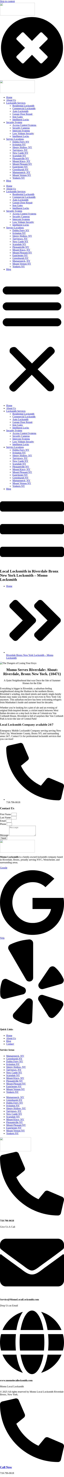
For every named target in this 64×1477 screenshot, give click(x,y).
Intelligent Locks (20, 208)
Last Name (5, 817)
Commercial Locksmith (23, 197)
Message (4, 835)
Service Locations (15, 227)
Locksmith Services (15, 191)
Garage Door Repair (22, 202)
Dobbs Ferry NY (20, 230)
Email (3, 820)
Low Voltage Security (23, 222)
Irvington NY (19, 233)
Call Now (6, 1467)
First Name (5, 814)
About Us (11, 188)
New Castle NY (20, 241)
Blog (8, 269)
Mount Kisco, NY (21, 250)
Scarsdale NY (19, 244)
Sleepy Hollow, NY (22, 236)
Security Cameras (21, 216)
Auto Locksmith (20, 200)
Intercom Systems (21, 219)
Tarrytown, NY (20, 238)
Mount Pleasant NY (22, 252)
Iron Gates (17, 205)
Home (9, 186)
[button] (32, 337)
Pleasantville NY (20, 247)
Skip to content (7, 1)
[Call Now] (32, 1461)
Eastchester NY (20, 255)
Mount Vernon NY (21, 263)
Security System (14, 211)
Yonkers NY (18, 266)
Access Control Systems (24, 213)
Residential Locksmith (23, 194)
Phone (3, 824)
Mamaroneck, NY (21, 261)
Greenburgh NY (20, 258)
